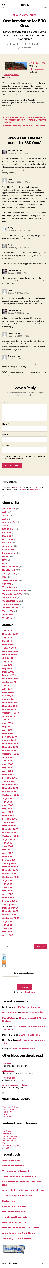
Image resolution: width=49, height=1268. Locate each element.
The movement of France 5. (15, 1171)
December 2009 (10, 743)
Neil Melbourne (9, 1012)
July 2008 (7, 802)
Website (5, 446)
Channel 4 (7, 546)
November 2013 (10, 634)
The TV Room (8, 1109)
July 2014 (7, 631)
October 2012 (9, 658)
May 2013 (7, 641)
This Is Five (7, 1112)
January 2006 (9, 904)
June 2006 (7, 887)
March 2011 (8, 692)
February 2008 (9, 819)
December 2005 (10, 908)
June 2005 (7, 928)
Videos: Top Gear (10, 608)
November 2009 (10, 747)
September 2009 (10, 754)
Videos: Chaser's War (12, 594)
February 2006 (9, 901)
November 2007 (10, 829)
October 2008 (9, 791)
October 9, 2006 (35, 44)
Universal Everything (11, 1145)
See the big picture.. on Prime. (16, 1238)
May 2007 (7, 849)
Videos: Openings (11, 601)
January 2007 (9, 863)
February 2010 (9, 737)
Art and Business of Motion (14, 1085)
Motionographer (9, 1078)
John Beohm (18, 44)
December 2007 (10, 826)
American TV (8, 522)
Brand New (7, 1063)
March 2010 (8, 733)
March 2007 (8, 856)
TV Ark (5, 1114)
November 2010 (10, 706)
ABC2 (5, 515)
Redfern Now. (8, 1201)
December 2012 (10, 651)
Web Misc (7, 618)
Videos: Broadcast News (14, 590)
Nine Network (8, 570)
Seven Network (9, 580)
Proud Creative (9, 1141)
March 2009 (8, 774)
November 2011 (10, 678)
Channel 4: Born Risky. (30, 1035)
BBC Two (6, 543)
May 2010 (7, 726)
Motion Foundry (9, 1136)
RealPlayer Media (11, 74)
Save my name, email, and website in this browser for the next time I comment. (25, 457)
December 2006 (10, 867)
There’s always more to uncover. (18, 1195)
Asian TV (6, 525)
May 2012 (7, 668)
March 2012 (8, 672)
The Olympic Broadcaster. (15, 1217)
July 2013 (7, 637)
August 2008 (8, 798)
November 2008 (10, 788)
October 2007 (9, 832)
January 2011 (9, 699)
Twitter (38, 487)
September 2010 (10, 713)
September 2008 (10, 795)
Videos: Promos (10, 604)
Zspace (5, 1148)
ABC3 (5, 519)
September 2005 (10, 918)
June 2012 (7, 665)
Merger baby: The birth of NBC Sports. (21, 1228)
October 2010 (9, 709)
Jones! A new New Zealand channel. (19, 1176)
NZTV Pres (7, 1116)
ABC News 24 (8, 508)
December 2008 (10, 784)
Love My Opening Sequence (27, 1007)
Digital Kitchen (9, 1138)
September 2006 (10, 877)
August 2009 (8, 757)
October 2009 (9, 750)
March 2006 (8, 897)
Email (5, 435)
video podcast (35, 490)
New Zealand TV (10, 566)
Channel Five (8, 549)
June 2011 (7, 685)
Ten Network (8, 587)
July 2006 (7, 884)
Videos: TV (7, 611)
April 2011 (7, 689)
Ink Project (7, 1131)
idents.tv (24, 5)
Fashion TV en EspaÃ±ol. (32, 1012)
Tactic (5, 1143)
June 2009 (7, 764)
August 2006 (8, 880)
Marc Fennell (8, 1070)
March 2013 (8, 644)
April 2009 (7, 771)
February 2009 (9, 778)
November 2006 (10, 870)
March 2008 (8, 815)
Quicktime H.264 (38, 63)
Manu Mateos (8, 1018)
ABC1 (5, 512)
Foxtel (5, 556)
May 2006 (7, 890)
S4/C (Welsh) (8, 573)
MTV (4, 563)
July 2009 (7, 761)
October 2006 (9, 873)
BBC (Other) (8, 529)
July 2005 (7, 925)
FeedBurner (30, 992)
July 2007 (7, 843)
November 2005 (10, 911)
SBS (4, 577)
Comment (6, 402)
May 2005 (7, 932)
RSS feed (22, 490)
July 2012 (7, 661)
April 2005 (7, 935)
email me (17, 487)
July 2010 (7, 719)
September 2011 (10, 682)
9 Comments (26, 48)
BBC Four (6, 532)
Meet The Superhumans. (14, 1211)
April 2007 (7, 853)
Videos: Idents (29, 15)
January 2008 (9, 822)
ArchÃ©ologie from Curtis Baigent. (19, 1233)
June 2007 (7, 846)
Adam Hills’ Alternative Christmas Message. (23, 1190)
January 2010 (9, 740)
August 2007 (8, 839)
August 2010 (8, 716)
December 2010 (10, 702)
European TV (8, 553)
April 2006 (7, 894)
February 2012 (9, 675)
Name (5, 424)
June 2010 (7, 723)
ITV (4, 560)
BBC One (17, 15)
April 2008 (7, 812)
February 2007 (9, 860)
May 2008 (7, 808)
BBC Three (7, 539)
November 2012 (10, 654)
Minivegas (7, 1133)
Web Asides (8, 614)
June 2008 (7, 805)
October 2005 (9, 914)
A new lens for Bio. (11, 1160)
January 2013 (9, 648)
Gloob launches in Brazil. (24, 1048)
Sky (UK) (6, 584)
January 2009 (9, 781)
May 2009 (7, 767)
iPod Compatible (37, 69)
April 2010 (7, 730)
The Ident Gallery (10, 1107)
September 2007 (10, 836)
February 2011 (9, 696)
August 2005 (8, 921)
